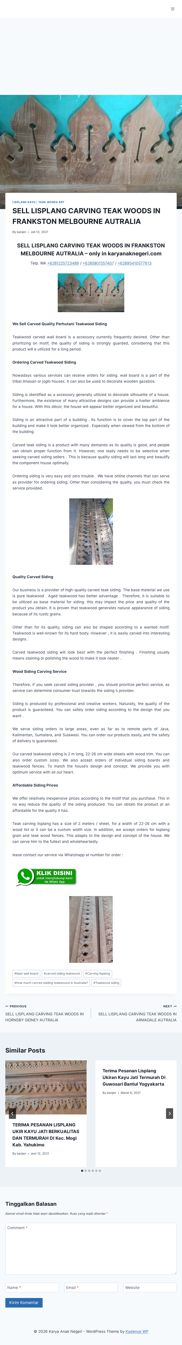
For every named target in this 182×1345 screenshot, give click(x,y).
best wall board (26, 973)
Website (132, 1287)
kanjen (21, 232)
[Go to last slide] (12, 1113)
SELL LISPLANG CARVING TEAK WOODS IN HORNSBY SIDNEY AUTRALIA (44, 1013)
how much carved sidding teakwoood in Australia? (51, 983)
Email (72, 1287)
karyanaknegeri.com (135, 253)
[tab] (82, 1171)
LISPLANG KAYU (24, 202)
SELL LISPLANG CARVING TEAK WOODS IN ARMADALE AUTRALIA (137, 1013)
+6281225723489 (63, 263)
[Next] (169, 1113)
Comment (17, 1228)
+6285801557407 (98, 263)
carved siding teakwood (62, 973)
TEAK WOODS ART (51, 202)
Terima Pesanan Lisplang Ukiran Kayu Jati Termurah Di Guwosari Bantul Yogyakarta (134, 1077)
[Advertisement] (91, 51)
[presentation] (46, 1087)
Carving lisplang (97, 973)
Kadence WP (137, 1331)
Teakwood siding (106, 983)
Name (14, 1287)
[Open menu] (172, 8)
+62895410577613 (135, 263)
